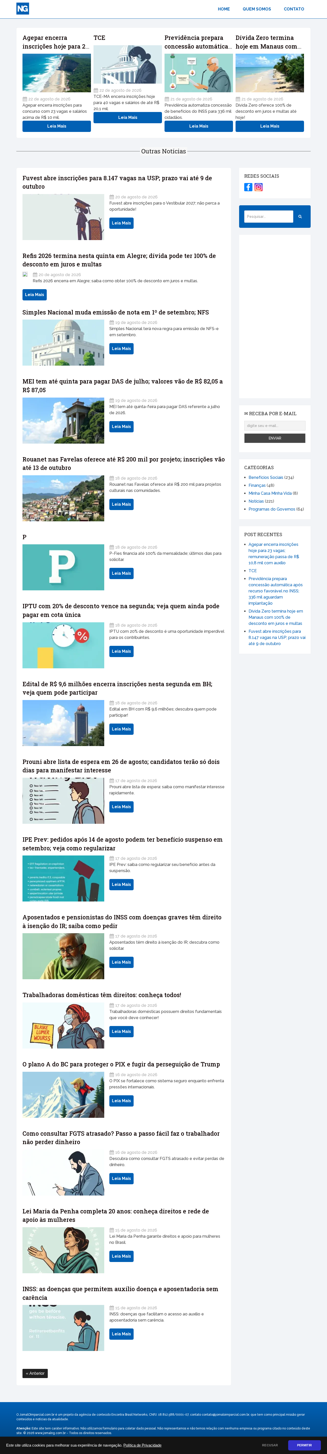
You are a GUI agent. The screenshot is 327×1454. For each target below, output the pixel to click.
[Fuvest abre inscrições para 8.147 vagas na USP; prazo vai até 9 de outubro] (63, 217)
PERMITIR (304, 1445)
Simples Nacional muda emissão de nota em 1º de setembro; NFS (115, 312)
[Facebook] (248, 187)
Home (224, 9)
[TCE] (128, 64)
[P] (63, 567)
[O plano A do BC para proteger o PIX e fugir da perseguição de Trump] (63, 1095)
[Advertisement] (275, 316)
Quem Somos (257, 9)
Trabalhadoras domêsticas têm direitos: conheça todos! (101, 995)
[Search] (300, 216)
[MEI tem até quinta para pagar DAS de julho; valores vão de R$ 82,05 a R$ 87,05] (63, 421)
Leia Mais (56, 126)
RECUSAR (270, 1445)
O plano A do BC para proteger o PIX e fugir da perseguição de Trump (121, 1064)
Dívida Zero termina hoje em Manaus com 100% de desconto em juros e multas (276, 617)
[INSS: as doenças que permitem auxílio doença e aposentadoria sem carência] (63, 1328)
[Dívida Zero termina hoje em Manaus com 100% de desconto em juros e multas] (270, 73)
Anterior (36, 1373)
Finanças (257, 485)
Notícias (256, 501)
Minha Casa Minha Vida (270, 493)
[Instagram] (258, 187)
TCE (99, 37)
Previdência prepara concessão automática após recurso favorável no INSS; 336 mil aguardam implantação (276, 591)
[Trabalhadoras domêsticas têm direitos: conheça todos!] (63, 1025)
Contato (294, 9)
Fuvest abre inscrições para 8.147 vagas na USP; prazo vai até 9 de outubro (277, 637)
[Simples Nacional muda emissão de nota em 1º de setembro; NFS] (63, 343)
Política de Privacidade (142, 1445)
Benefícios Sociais (266, 477)
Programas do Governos (272, 509)
